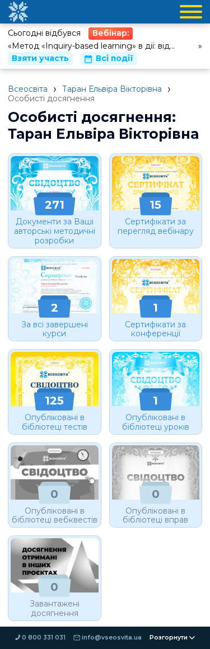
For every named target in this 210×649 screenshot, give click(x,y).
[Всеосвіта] (18, 12)
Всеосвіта (28, 89)
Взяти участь (40, 58)
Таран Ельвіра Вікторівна (112, 89)
